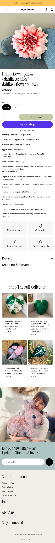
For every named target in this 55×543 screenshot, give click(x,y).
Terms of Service (9, 495)
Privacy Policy (7, 487)
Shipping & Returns (15, 265)
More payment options (27, 130)
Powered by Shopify (35, 534)
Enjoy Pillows (23, 534)
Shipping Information (10, 483)
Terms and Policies (27, 540)
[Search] (8, 9)
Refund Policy (7, 491)
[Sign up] (49, 462)
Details (7, 258)
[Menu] (3, 9)
